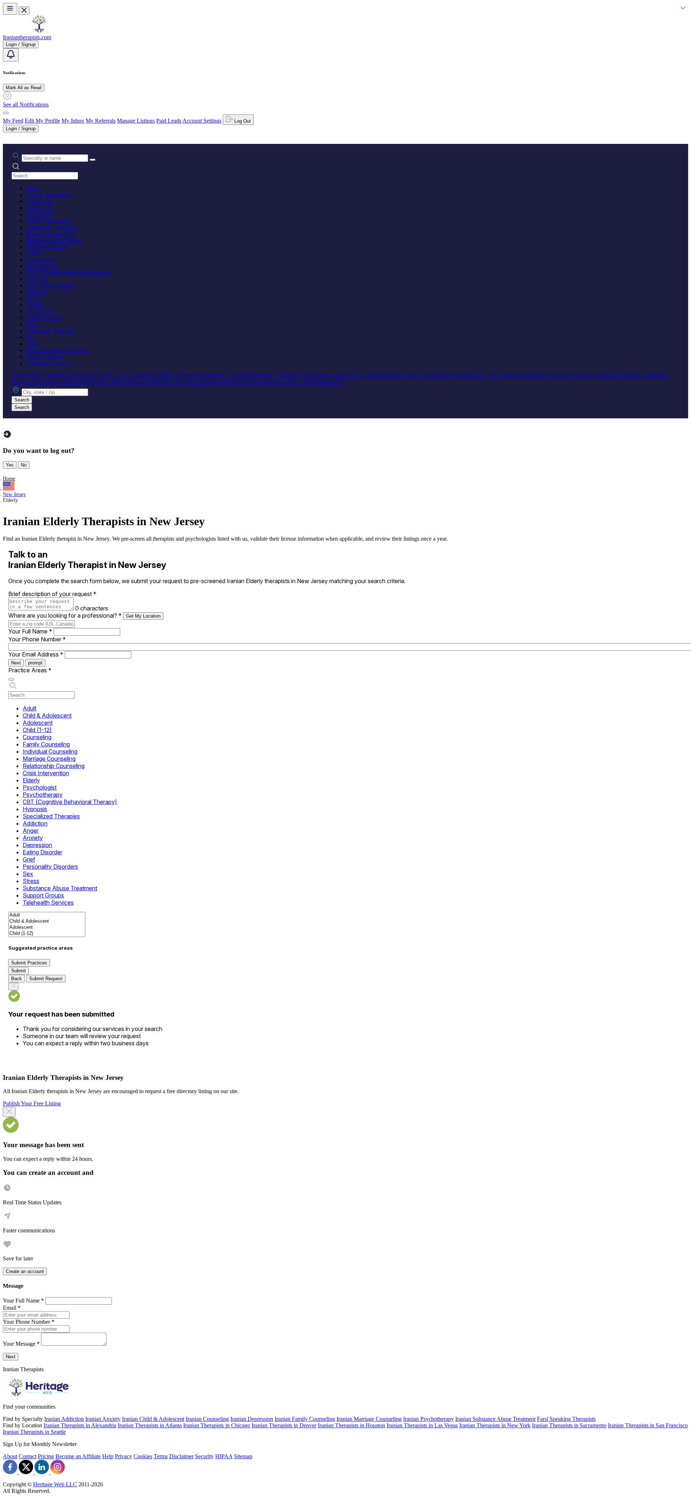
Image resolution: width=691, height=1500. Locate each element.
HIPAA (223, 1456)
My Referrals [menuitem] (101, 121)
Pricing (46, 1456)
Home (9, 478)
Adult (32, 188)
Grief (32, 324)
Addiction (37, 292)
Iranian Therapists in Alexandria (80, 1425)
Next (16, 662)
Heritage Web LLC (55, 1484)
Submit (18, 970)
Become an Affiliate (78, 1456)
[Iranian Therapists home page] (39, 31)
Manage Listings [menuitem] (136, 121)
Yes (10, 465)
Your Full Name (30, 631)
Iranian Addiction (64, 1419)
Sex (30, 337)
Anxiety (35, 305)
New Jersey (14, 494)
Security (204, 1456)
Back (16, 978)
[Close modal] (9, 1112)
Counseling (39, 214)
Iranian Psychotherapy (428, 1419)
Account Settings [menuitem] (201, 121)
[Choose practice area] (11, 679)
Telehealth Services (48, 363)
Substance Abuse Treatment (57, 350)
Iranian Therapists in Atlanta (150, 1425)
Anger (33, 298)
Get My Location (143, 616)
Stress (32, 344)
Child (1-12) (40, 208)
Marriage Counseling (50, 234)
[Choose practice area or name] (92, 160)
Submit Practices (29, 962)
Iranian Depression (251, 1419)
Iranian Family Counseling (305, 1419)
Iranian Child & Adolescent (153, 1419)
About (10, 1456)
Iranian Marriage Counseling (369, 1419)
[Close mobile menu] (24, 10)
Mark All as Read (23, 87)
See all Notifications (26, 104)
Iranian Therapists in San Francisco (648, 1425)
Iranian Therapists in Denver (284, 1425)
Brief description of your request (52, 593)
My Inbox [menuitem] (73, 121)
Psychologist (40, 259)
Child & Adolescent (48, 195)
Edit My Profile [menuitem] (42, 121)
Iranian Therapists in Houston (351, 1425)
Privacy (123, 1456)
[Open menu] (10, 9)
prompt (35, 662)
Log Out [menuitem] (242, 121)
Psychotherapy (42, 266)
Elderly (34, 253)
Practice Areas (29, 670)
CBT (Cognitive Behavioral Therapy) (69, 272)
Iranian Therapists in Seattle (34, 1432)
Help (107, 1456)
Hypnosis (37, 279)
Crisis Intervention (47, 247)
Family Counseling (47, 221)
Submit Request (46, 978)
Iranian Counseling (207, 1419)
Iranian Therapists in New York (494, 1425)
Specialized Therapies (51, 285)
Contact (27, 1456)
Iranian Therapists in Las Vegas (422, 1425)
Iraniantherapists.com (27, 37)
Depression (38, 311)
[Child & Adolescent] (47, 921)
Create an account (25, 1271)
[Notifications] (11, 55)
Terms (161, 1456)
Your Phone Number (37, 639)
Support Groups (44, 357)
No (24, 465)
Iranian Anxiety (103, 1419)
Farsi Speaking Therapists (566, 1419)
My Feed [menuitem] (13, 121)
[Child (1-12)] (47, 934)
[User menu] (6, 113)
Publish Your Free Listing (32, 1103)
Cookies (143, 1456)
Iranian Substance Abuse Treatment (495, 1419)
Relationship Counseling (54, 240)
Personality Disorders (50, 331)
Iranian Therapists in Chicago (216, 1425)
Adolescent (38, 201)
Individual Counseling (51, 227)
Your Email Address (35, 654)
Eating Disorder (44, 318)
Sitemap (243, 1456)
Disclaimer (181, 1456)
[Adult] (47, 915)
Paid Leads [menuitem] (168, 121)
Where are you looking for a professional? (65, 615)
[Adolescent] (47, 927)
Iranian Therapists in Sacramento (569, 1425)
